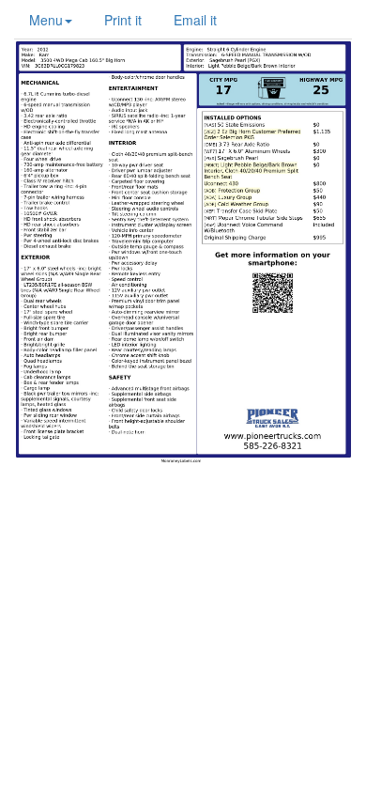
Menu (46, 19)
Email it (195, 19)
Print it (123, 19)
